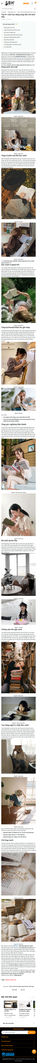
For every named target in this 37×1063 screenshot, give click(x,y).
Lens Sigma (6, 417)
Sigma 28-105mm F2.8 (14, 837)
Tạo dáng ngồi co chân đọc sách (12, 44)
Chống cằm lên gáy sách (10, 42)
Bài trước (14, 989)
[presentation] (30, 997)
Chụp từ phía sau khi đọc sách (12, 30)
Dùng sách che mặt (9, 27)
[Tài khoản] (32, 3)
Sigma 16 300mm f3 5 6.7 (15, 832)
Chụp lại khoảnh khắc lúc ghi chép (13, 35)
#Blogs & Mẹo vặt (10, 980)
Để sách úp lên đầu (9, 39)
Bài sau (23, 989)
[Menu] (2, 3)
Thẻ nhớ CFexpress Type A (15, 965)
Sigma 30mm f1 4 (6, 262)
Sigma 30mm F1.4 (13, 834)
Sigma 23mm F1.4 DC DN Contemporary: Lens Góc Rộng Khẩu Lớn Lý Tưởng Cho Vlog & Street (10, 1010)
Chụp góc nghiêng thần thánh (12, 37)
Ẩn (16, 24)
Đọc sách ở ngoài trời (9, 32)
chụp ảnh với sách (20, 56)
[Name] (34, 8)
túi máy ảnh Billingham (13, 419)
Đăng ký (31, 1032)
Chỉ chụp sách (8, 47)
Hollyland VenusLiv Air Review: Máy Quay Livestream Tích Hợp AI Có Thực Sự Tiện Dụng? (25, 1010)
